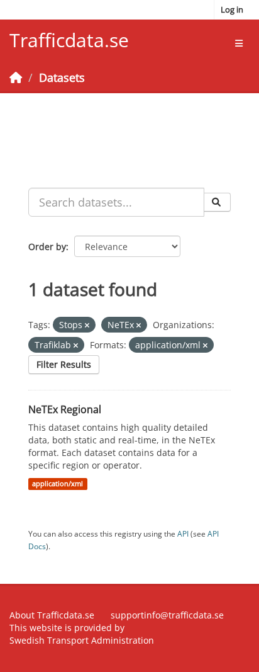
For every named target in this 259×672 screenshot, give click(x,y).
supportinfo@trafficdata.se (167, 615)
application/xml (57, 483)
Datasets (62, 77)
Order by (47, 247)
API (183, 533)
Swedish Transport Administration (81, 640)
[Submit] (217, 202)
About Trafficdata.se (51, 615)
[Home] (15, 77)
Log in (232, 9)
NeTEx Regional (64, 409)
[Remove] (87, 325)
